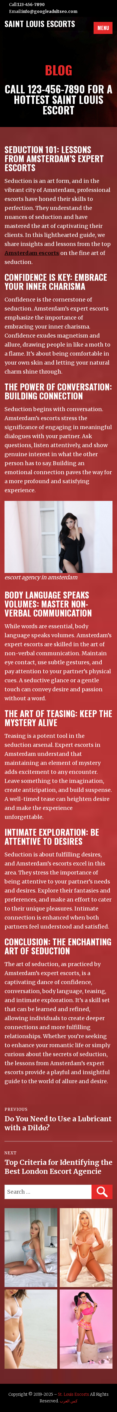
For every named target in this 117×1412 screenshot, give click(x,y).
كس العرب (68, 1401)
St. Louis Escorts (73, 1394)
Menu (103, 28)
